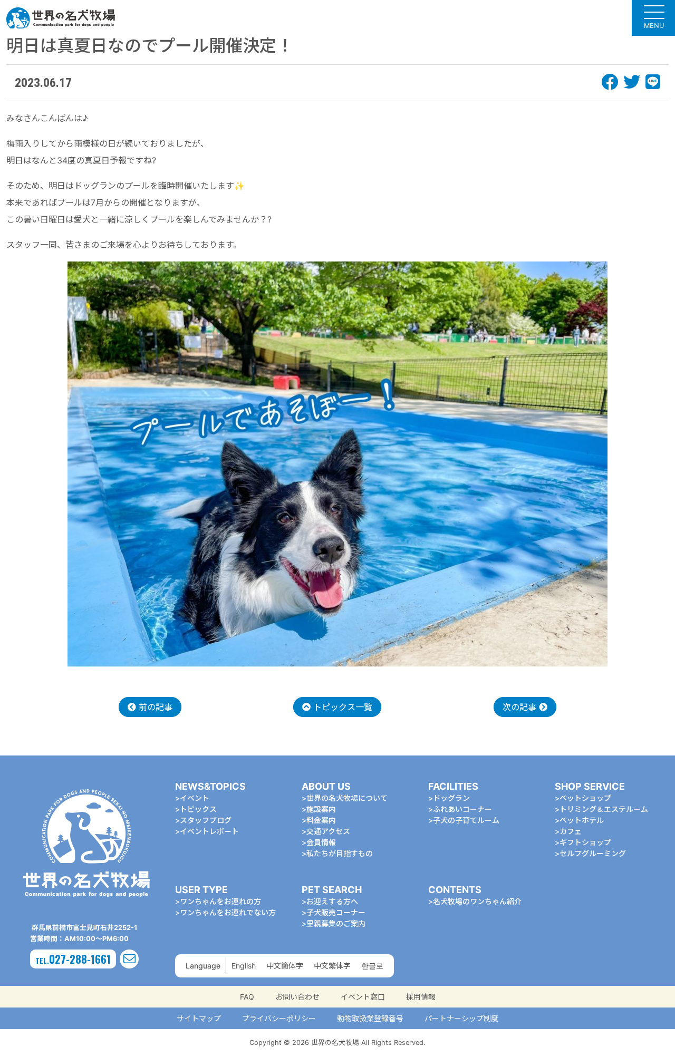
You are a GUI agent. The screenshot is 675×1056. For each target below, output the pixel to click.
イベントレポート (209, 831)
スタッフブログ (206, 820)
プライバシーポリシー (279, 1018)
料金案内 (321, 820)
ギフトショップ (585, 842)
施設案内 (321, 809)
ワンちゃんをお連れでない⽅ (228, 912)
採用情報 (421, 996)
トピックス (198, 809)
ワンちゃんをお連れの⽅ (220, 901)
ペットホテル (582, 820)
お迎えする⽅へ (332, 901)
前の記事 (154, 707)
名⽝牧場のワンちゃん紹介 (477, 901)
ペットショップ (585, 797)
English (244, 965)
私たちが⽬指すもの (339, 853)
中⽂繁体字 (332, 965)
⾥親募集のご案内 (335, 923)
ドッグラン (451, 797)
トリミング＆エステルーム (604, 809)
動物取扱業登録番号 (370, 1018)
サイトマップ (199, 1018)
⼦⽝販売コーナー (335, 912)
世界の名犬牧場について (347, 797)
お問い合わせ (297, 996)
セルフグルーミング (593, 853)
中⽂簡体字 (284, 965)
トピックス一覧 (341, 707)
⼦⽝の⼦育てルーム (466, 820)
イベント (194, 797)
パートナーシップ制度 (461, 1018)
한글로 (372, 965)
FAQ (247, 996)
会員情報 (321, 842)
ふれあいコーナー (462, 809)
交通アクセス (328, 831)
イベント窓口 (363, 996)
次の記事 (521, 707)
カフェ (571, 831)
